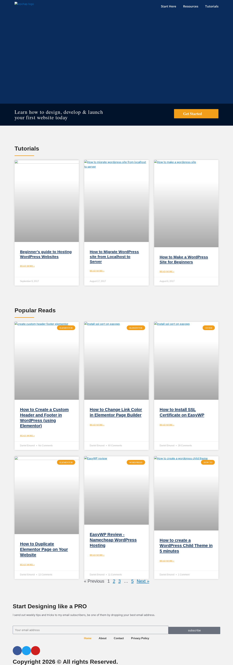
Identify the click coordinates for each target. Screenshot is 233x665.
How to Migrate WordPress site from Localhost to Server (114, 257)
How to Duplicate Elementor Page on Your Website (44, 549)
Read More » (27, 265)
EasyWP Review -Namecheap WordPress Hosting (113, 540)
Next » (143, 581)
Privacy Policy (140, 638)
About (102, 638)
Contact (119, 638)
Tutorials (211, 6)
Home (87, 638)
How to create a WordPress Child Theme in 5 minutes (186, 546)
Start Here (168, 6)
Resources (190, 6)
